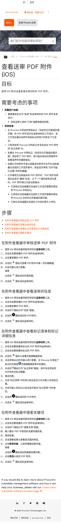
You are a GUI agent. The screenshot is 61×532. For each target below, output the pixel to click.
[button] (53, 41)
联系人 (9, 22)
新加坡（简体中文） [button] (35, 12)
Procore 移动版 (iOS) (29, 56)
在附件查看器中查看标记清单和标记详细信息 (27, 228)
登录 (49, 518)
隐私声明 (14, 518)
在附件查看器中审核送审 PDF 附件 (22, 220)
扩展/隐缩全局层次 (7, 57)
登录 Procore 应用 (27, 22)
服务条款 (24, 518)
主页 (13, 56)
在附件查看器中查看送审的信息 (20, 224)
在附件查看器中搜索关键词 (18, 232)
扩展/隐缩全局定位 (55, 56)
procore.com (12, 12)
